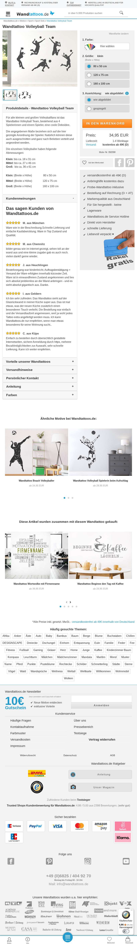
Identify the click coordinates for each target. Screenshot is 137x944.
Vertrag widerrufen (102, 739)
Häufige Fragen (20, 720)
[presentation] (67, 602)
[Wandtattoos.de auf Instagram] (87, 861)
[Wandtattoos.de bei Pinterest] (49, 861)
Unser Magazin (103, 787)
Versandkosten (20, 739)
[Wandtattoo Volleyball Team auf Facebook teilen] (118, 162)
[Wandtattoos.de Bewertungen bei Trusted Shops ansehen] (37, 792)
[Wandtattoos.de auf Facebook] (11, 861)
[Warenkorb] (127, 940)
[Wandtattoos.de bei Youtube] (126, 861)
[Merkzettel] (109, 940)
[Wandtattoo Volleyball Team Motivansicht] (25, 94)
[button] (64, 498)
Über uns (80, 720)
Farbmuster (18, 733)
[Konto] (9, 940)
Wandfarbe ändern (119, 33)
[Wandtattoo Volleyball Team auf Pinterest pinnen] (129, 162)
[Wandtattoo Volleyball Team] (40, 58)
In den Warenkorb (105, 123)
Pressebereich (83, 727)
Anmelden (101, 705)
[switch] (126, 931)
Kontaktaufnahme (22, 727)
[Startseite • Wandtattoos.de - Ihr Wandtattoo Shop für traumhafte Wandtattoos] (35, 13)
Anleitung (103, 774)
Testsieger (83, 799)
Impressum (17, 746)
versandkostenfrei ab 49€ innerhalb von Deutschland (103, 621)
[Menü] (132, 911)
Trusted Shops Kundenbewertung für (41, 805)
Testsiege (80, 733)
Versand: (91, 144)
